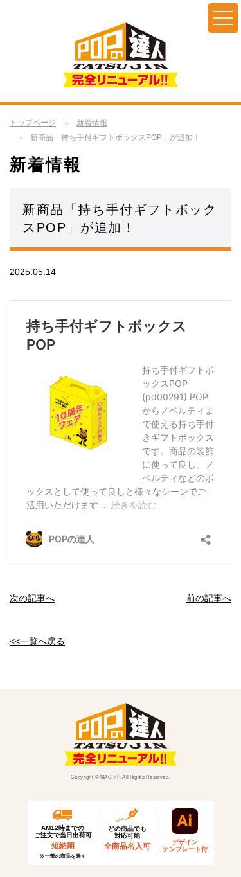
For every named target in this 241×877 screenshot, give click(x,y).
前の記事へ (208, 598)
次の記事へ (32, 598)
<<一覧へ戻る (37, 641)
